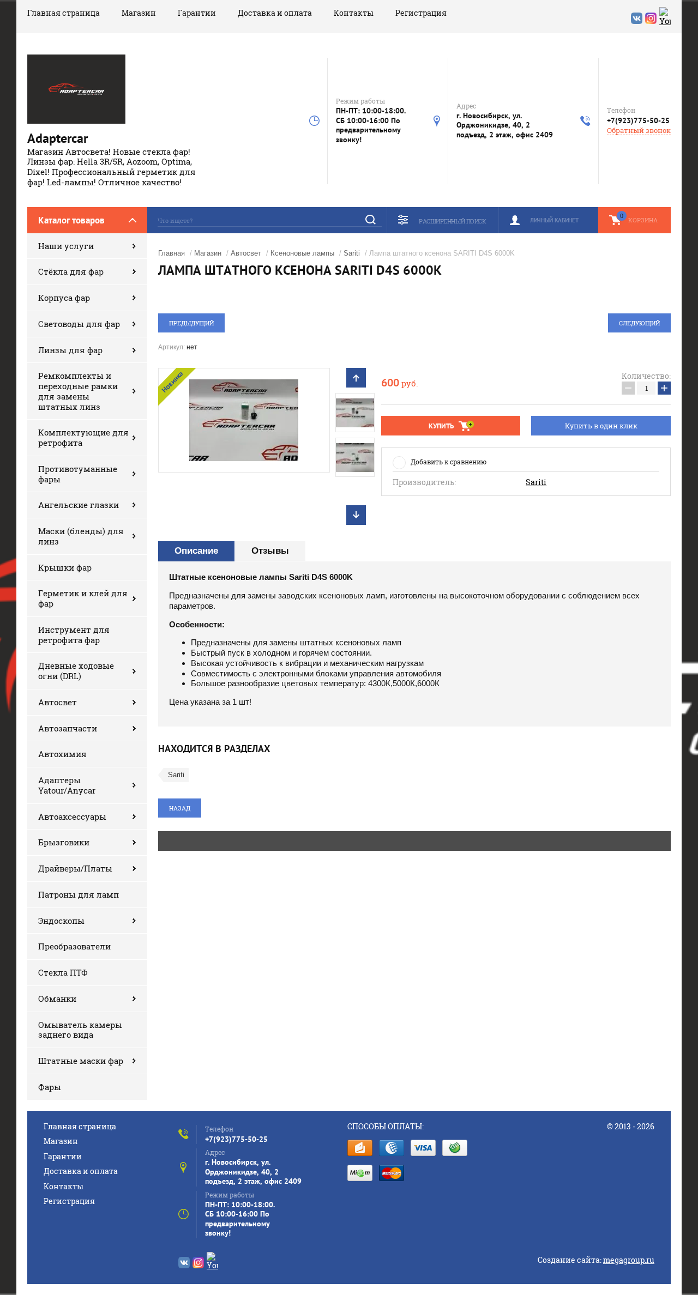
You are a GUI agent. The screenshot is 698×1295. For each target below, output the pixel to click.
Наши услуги (66, 245)
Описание (196, 551)
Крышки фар (65, 567)
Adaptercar (57, 138)
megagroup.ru (628, 1260)
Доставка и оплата (275, 13)
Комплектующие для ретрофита (83, 437)
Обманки (57, 998)
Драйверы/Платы (75, 868)
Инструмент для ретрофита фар (74, 634)
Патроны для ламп (78, 894)
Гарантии (197, 13)
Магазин (139, 13)
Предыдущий (191, 323)
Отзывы (270, 551)
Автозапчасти (67, 728)
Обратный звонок (639, 130)
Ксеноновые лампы (302, 253)
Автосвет (57, 702)
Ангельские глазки (78, 504)
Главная (171, 253)
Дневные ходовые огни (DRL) (76, 670)
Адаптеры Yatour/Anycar (66, 785)
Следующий (639, 323)
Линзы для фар (70, 349)
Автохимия (62, 753)
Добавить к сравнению (448, 461)
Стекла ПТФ (63, 972)
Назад (179, 808)
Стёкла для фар (71, 271)
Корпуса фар (64, 297)
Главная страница (63, 13)
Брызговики (63, 842)
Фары (49, 1086)
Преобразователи (74, 946)
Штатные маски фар (80, 1060)
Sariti (352, 253)
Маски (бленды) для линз (81, 536)
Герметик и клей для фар (83, 598)
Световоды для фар (79, 323)
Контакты (354, 13)
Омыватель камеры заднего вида (80, 1029)
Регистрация (421, 13)
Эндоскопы (61, 920)
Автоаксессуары (72, 816)
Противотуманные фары (77, 474)
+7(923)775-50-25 (638, 120)
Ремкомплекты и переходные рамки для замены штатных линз (78, 391)
